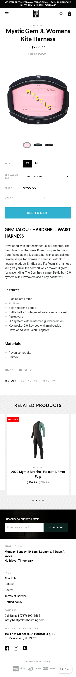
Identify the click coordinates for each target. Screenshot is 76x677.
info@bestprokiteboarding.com (24, 620)
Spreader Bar (11, 176)
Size (8, 163)
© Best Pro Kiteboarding (38, 661)
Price (8, 188)
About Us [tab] (49, 381)
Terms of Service (16, 596)
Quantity (11, 198)
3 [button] (39, 500)
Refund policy (13, 602)
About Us (10, 578)
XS (27, 163)
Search (9, 590)
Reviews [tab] (10, 381)
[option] (38, 98)
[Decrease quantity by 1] (25, 197)
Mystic (38, 25)
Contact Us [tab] (29, 381)
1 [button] (33, 500)
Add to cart (38, 213)
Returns (10, 584)
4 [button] (43, 500)
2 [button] (36, 500)
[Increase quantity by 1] (44, 197)
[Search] (61, 13)
